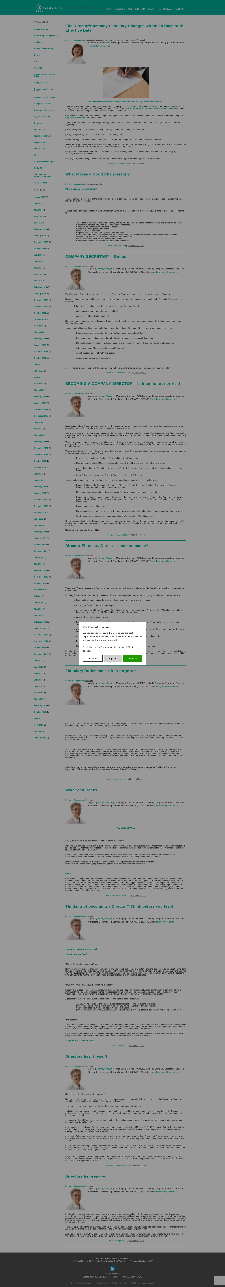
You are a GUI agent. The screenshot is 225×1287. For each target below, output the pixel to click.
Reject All (113, 658)
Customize (93, 658)
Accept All (132, 658)
